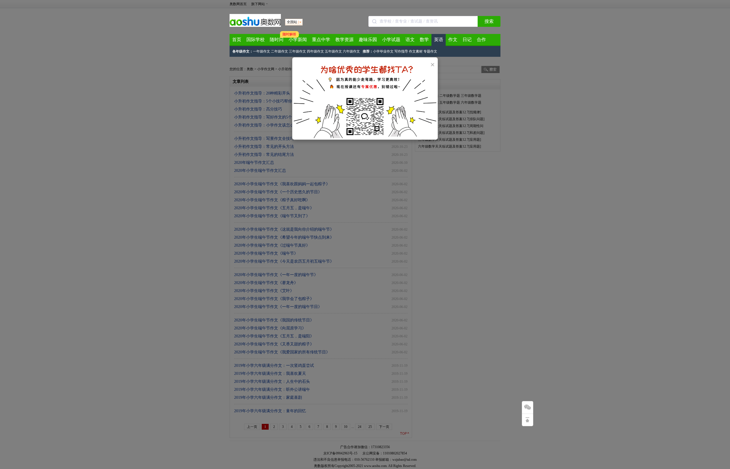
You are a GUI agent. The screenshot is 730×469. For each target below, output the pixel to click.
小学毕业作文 (383, 51)
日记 (467, 39)
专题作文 (430, 51)
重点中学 (321, 39)
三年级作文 (297, 51)
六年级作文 (351, 51)
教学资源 (344, 39)
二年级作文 (279, 51)
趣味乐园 (368, 39)
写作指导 (401, 51)
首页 (236, 39)
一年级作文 (261, 51)
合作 (481, 39)
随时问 (276, 39)
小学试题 (391, 39)
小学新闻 (298, 39)
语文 (410, 39)
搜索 (489, 21)
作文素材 (416, 51)
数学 (424, 39)
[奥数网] (255, 26)
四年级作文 (315, 51)
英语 (438, 39)
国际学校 (255, 39)
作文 (452, 39)
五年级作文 (333, 51)
